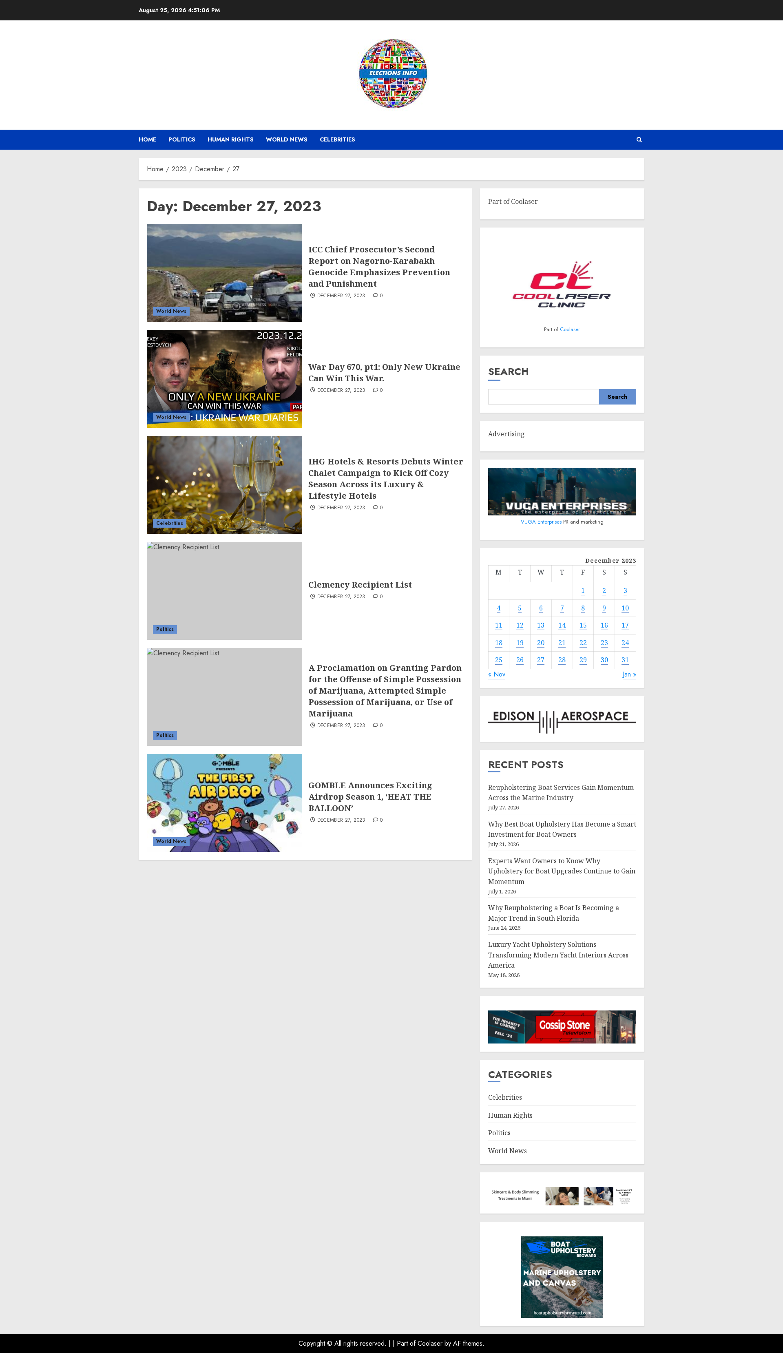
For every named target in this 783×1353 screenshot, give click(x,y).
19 (520, 642)
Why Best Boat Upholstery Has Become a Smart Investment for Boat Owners (562, 829)
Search (508, 371)
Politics (181, 139)
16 (604, 625)
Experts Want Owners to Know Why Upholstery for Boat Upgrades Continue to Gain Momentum (561, 871)
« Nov (496, 674)
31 (625, 659)
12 (520, 625)
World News (286, 139)
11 (498, 625)
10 (625, 608)
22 (583, 642)
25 (498, 659)
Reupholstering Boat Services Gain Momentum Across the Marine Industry (561, 793)
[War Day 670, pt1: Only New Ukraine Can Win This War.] (224, 379)
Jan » (629, 674)
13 (540, 625)
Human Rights (231, 139)
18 (498, 642)
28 (562, 659)
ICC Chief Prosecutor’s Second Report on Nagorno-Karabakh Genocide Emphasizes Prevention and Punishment (379, 266)
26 (520, 659)
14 (562, 625)
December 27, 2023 (341, 296)
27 (540, 659)
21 (562, 642)
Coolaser (570, 329)
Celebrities (337, 139)
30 (604, 659)
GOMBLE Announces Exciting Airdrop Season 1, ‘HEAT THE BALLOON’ (370, 797)
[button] (639, 140)
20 (540, 642)
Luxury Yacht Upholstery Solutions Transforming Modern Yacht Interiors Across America (558, 955)
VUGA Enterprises (542, 522)
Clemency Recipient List (360, 584)
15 (583, 625)
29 (583, 659)
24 (625, 642)
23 (604, 642)
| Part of (405, 1343)
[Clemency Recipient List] (224, 591)
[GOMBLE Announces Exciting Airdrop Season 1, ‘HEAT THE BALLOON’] (224, 803)
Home (147, 139)
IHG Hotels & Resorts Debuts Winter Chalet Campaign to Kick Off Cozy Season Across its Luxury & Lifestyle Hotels (385, 478)
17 (625, 625)
